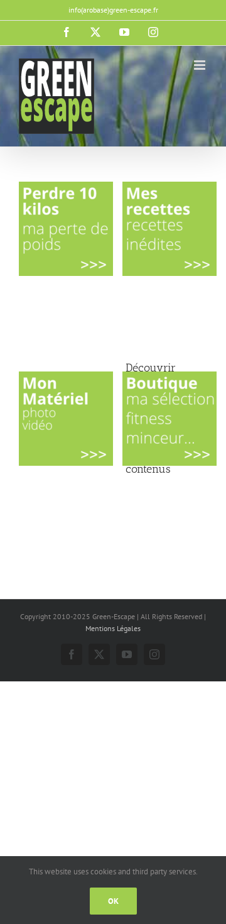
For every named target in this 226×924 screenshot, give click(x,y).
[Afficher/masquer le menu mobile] (200, 65)
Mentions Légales (113, 628)
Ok (113, 901)
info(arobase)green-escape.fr (113, 9)
